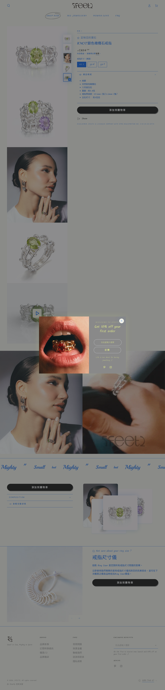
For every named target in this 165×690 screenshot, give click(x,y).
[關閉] (121, 321)
